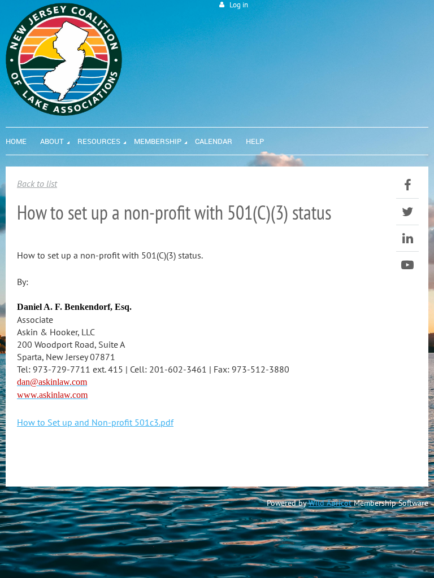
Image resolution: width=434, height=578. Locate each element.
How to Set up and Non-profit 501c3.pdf (95, 422)
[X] (407, 212)
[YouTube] (407, 265)
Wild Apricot (330, 503)
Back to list (37, 183)
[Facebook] (407, 185)
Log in (238, 5)
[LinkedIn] (407, 238)
